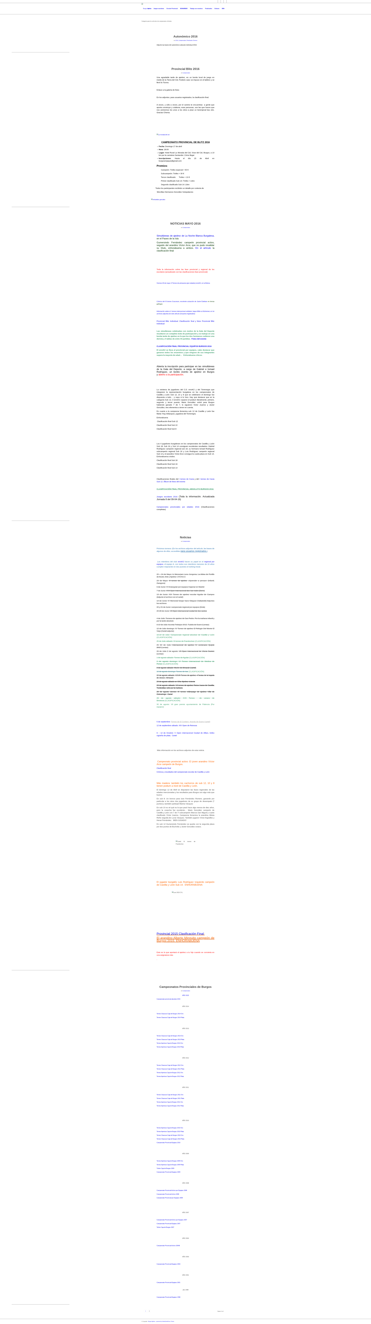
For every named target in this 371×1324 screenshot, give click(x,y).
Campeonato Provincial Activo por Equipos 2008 (172, 1190)
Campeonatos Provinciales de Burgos (185, 986)
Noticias (185, 537)
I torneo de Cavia (186, 479)
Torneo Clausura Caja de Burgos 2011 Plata (170, 1098)
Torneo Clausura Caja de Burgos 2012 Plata (170, 1069)
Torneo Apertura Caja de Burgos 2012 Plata (170, 1076)
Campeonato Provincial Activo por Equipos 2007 (172, 1220)
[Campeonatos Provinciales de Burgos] (185, 979)
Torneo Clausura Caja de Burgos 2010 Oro (170, 1135)
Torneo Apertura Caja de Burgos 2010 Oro (170, 1128)
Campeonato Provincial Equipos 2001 (168, 1282)
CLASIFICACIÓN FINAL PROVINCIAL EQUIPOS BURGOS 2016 (184, 346)
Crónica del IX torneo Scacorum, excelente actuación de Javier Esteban (182, 301)
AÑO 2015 (185, 995)
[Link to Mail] (225, 1)
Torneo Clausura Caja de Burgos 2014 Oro (170, 1013)
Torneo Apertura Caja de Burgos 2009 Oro (170, 1161)
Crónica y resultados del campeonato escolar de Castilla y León (183, 772)
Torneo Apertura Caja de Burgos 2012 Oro (170, 1072)
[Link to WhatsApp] (228, 1)
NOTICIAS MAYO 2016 (185, 223)
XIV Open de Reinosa (188, 725)
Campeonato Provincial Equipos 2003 (168, 1264)
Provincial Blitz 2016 (185, 68)
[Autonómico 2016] (185, 29)
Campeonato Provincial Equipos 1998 (168, 1297)
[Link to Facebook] (219, 1)
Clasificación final (164, 768)
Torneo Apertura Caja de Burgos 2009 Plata (170, 1164)
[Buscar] (227, 8)
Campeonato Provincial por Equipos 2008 (170, 1198)
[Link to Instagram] (222, 1)
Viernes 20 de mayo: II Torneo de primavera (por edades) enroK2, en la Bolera (183, 283)
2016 (176, 40)
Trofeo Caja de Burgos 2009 (165, 1168)
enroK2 (181, 562)
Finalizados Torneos (192, 40)
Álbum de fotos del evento (174, 482)
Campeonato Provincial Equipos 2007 (168, 1223)
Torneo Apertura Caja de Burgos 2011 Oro (170, 1102)
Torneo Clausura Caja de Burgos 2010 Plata (170, 1139)
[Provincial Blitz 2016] (185, 62)
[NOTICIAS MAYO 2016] (185, 216)
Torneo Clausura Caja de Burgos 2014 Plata (170, 1017)
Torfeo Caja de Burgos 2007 (165, 1227)
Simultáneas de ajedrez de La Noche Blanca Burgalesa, (185, 235)
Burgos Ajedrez (151, 1321)
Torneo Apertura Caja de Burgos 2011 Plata (170, 1106)
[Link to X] (216, 1)
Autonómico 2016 (185, 36)
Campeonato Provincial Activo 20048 (168, 1245)
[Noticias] (185, 530)
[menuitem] (149, 8)
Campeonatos (182, 40)
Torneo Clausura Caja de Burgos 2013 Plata (170, 1039)
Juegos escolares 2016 (167, 497)
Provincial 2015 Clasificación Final (180, 933)
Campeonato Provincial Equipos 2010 (168, 1142)
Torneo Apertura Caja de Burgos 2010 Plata (170, 1131)
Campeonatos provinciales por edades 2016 (178, 507)
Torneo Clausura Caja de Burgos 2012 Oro (170, 1065)
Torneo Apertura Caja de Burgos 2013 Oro (170, 1043)
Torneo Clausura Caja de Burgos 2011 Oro (170, 1094)
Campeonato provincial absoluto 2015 (168, 999)
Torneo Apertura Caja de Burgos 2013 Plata (170, 1047)
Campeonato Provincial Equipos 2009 (168, 1172)
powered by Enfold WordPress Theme (165, 1321)
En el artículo (203, 248)
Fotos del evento (198, 339)
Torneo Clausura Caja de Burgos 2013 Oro (170, 1036)
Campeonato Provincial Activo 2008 (168, 1194)
